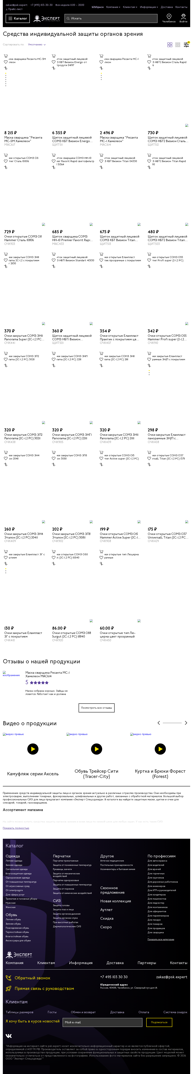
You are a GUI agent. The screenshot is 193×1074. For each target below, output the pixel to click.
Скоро (106, 927)
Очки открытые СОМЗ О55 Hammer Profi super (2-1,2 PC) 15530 (167, 337)
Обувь (11, 914)
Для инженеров (156, 886)
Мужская (10, 902)
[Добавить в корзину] (6, 56)
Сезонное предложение (112, 890)
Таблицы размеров (19, 1012)
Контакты (181, 7)
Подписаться (159, 1022)
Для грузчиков (156, 877)
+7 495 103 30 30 (114, 977)
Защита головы (61, 905)
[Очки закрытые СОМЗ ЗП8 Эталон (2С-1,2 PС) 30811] (73, 486)
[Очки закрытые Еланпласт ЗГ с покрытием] (25, 585)
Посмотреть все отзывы (96, 708)
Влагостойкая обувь (17, 936)
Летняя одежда (14, 860)
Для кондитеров (157, 894)
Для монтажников (158, 907)
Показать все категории (161, 939)
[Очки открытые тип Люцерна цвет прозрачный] (120, 585)
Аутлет (106, 909)
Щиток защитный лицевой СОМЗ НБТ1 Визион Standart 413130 (72, 337)
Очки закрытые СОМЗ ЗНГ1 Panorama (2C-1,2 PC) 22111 (72, 436)
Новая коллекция (115, 901)
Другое (107, 856)
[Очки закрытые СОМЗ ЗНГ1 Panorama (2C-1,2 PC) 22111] (73, 387)
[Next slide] (186, 723)
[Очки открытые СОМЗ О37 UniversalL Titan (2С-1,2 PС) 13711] (168, 486)
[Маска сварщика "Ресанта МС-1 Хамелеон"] (120, 90)
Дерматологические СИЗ (67, 926)
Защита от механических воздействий (66, 875)
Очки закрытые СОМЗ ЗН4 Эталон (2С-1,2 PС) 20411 (23, 535)
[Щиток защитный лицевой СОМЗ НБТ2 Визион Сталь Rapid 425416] (168, 90)
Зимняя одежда (14, 865)
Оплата (144, 1012)
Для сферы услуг (15, 894)
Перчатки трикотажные (65, 860)
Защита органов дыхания (66, 913)
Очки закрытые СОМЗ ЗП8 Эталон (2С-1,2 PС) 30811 (71, 535)
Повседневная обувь (17, 927)
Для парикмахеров (158, 915)
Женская (10, 907)
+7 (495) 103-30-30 (42, 5)
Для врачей (154, 869)
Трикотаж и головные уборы (21, 898)
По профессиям (162, 856)
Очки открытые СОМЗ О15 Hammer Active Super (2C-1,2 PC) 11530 (120, 535)
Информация (148, 7)
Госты (52, 1012)
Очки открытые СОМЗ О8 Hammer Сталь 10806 (23, 238)
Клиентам (129, 7)
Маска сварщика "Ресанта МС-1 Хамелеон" (119, 139)
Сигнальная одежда (17, 869)
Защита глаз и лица (63, 909)
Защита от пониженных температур (72, 865)
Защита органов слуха (65, 917)
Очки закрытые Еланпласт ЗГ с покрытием (23, 634)
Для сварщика (156, 932)
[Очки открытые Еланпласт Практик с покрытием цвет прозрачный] (120, 288)
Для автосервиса (157, 860)
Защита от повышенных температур (72, 884)
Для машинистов (157, 898)
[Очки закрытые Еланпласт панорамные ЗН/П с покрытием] (168, 387)
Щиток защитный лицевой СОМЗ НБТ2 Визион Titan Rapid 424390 (167, 238)
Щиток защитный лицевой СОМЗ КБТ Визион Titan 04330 (119, 238)
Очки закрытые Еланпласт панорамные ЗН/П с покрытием (167, 436)
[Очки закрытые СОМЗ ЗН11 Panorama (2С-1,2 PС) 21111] (120, 387)
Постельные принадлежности (116, 865)
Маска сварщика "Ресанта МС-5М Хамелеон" (23, 139)
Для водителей (156, 865)
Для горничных (156, 873)
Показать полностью (16, 828)
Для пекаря (154, 919)
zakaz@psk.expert (17, 5)
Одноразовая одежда (18, 877)
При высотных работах (65, 922)
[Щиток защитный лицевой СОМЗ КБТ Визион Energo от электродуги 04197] (73, 90)
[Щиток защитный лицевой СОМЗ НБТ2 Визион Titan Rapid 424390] (168, 189)
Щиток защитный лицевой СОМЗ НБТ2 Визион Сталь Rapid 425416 (167, 139)
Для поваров (155, 923)
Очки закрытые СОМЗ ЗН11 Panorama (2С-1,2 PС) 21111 (119, 436)
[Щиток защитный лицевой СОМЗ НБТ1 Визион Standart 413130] (73, 288)
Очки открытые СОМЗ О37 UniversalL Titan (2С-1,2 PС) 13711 (167, 535)
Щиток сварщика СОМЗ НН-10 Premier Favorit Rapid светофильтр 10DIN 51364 (72, 238)
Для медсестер (156, 902)
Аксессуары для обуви (18, 940)
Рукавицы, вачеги (62, 869)
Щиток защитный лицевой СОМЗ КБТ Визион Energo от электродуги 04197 (72, 139)
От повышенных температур (21, 881)
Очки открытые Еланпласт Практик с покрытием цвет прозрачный (120, 337)
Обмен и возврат (83, 1012)
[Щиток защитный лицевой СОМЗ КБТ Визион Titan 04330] (120, 189)
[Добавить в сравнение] (6, 68)
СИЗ (57, 900)
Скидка (106, 918)
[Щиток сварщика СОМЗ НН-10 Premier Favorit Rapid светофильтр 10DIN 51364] (73, 189)
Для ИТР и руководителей (162, 890)
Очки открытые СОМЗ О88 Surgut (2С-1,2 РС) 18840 (71, 634)
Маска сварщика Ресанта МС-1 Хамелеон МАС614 (47, 674)
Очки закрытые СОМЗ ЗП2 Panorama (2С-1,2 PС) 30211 (23, 436)
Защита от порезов (63, 888)
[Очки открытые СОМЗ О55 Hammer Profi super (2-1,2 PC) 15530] (168, 288)
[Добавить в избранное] (6, 62)
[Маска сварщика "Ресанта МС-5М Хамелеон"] (25, 90)
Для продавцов (156, 928)
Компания (112, 7)
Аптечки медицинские (112, 860)
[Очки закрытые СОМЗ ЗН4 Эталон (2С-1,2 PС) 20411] (25, 486)
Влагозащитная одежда (18, 873)
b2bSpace (98, 7)
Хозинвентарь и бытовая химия (117, 869)
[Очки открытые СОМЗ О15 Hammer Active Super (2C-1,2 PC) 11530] (120, 486)
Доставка (167, 7)
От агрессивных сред (17, 886)
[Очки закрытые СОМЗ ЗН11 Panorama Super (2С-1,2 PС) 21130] (25, 288)
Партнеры (147, 962)
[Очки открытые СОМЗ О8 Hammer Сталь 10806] (25, 189)
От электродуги (14, 890)
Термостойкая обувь (17, 932)
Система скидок (175, 1012)
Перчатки (61, 856)
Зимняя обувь (13, 923)
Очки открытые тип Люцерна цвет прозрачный (118, 634)
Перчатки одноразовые (66, 880)
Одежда (13, 856)
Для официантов (157, 911)
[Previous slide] (158, 723)
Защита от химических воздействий (72, 893)
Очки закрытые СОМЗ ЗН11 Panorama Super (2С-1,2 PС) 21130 (23, 337)
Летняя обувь (13, 919)
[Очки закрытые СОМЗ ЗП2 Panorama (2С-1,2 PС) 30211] (25, 387)
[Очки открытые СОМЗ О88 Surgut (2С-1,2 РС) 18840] (73, 585)
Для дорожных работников (163, 881)
